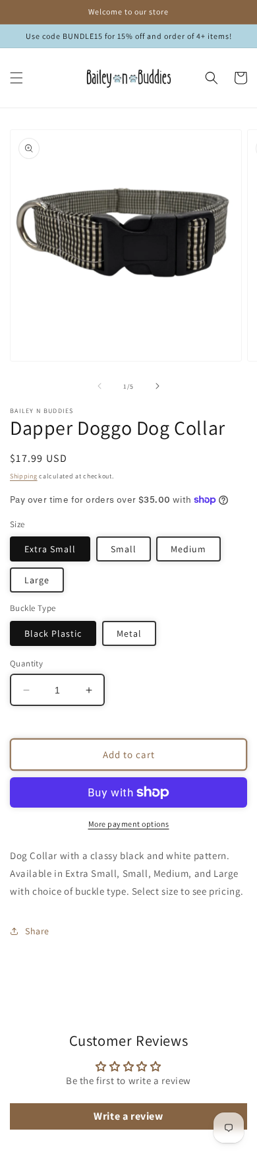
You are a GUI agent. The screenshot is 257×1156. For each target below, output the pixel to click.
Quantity (26, 663)
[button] (16, 77)
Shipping (24, 476)
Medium (188, 549)
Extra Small (50, 549)
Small (123, 549)
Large (36, 580)
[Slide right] (157, 386)
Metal (129, 633)
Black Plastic (53, 633)
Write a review (128, 1116)
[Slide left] (99, 386)
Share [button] (37, 931)
